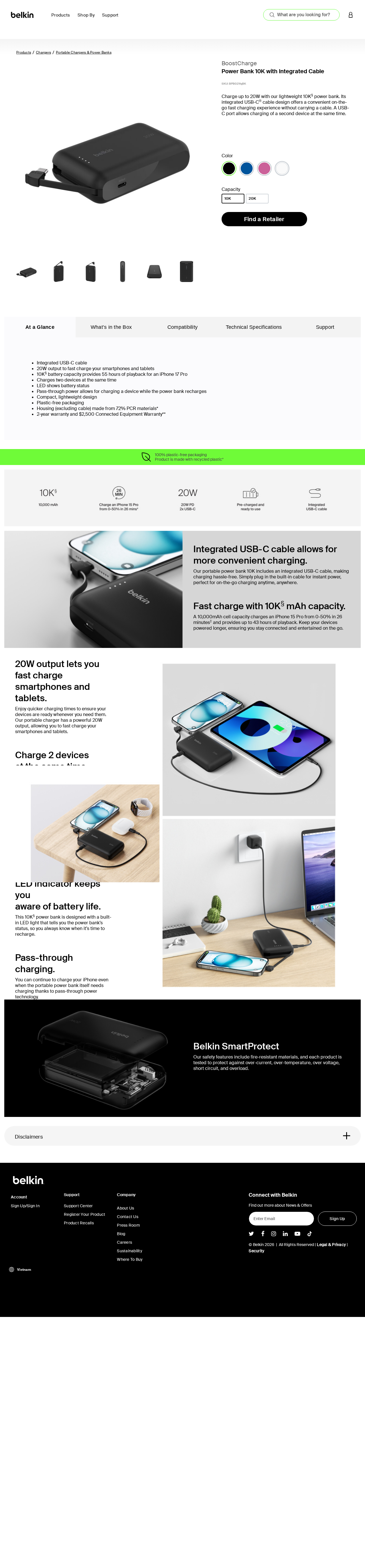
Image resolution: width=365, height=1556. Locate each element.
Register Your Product (84, 1214)
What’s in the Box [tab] (111, 327)
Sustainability (129, 1250)
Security (256, 1250)
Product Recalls (79, 1222)
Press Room (128, 1225)
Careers (124, 1242)
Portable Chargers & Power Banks (83, 52)
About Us (125, 1208)
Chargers (43, 52)
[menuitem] (62, 18)
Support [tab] (325, 327)
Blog (121, 1233)
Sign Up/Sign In (25, 1205)
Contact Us (127, 1216)
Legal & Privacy (331, 1244)
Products (23, 52)
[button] (350, 14)
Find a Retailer (264, 219)
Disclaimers (29, 1136)
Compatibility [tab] (182, 327)
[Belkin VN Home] (23, 14)
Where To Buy (130, 1259)
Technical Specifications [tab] (254, 327)
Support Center (78, 1205)
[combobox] (301, 15)
